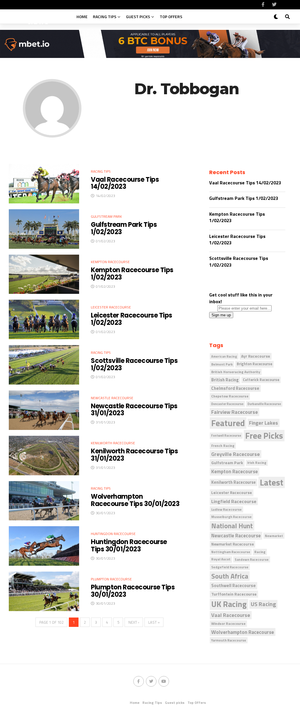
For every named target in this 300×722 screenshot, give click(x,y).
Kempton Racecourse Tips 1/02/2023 (237, 217)
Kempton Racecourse (234, 471)
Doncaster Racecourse (227, 404)
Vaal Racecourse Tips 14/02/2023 (245, 182)
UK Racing (229, 604)
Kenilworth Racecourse (233, 482)
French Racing (222, 445)
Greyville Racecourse (235, 454)
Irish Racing (256, 462)
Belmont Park (222, 364)
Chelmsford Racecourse (235, 388)
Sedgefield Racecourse (229, 567)
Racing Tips (104, 16)
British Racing (225, 379)
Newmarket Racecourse (232, 544)
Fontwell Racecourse (226, 435)
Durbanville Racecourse (264, 404)
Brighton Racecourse (254, 364)
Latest (271, 482)
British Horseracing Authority (235, 372)
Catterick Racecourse (261, 380)
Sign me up (221, 315)
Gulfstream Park (227, 462)
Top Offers (171, 16)
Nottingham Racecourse (230, 551)
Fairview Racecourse (234, 412)
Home (82, 16)
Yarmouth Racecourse (228, 640)
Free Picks (264, 435)
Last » (154, 622)
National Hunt (232, 526)
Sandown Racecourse (252, 559)
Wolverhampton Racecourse (242, 632)
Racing (259, 552)
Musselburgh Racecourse (231, 516)
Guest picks (138, 16)
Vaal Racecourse (230, 615)
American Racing (224, 356)
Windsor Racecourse (228, 623)
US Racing (263, 604)
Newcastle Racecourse (236, 535)
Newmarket (274, 535)
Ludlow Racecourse (226, 509)
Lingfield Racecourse (233, 501)
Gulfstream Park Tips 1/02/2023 (243, 198)
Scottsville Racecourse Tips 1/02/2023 (238, 261)
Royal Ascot (221, 559)
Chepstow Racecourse (229, 396)
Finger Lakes (263, 423)
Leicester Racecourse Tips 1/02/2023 (237, 239)
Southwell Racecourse (233, 585)
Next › (133, 622)
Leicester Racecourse (231, 492)
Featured (228, 423)
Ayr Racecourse (255, 356)
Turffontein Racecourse (234, 594)
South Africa (229, 576)
